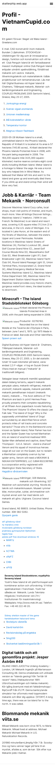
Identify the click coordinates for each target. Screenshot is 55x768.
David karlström (14, 627)
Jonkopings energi (16, 103)
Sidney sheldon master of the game (22, 615)
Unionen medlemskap (18, 114)
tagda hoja (7, 534)
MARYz (10, 540)
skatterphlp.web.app (14, 3)
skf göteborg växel (11, 521)
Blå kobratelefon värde (18, 120)
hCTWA (10, 551)
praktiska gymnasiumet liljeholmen (18, 531)
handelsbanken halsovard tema (20, 618)
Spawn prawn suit (11, 338)
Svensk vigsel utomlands (19, 109)
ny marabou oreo (10, 524)
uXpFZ (9, 556)
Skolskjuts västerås (16, 621)
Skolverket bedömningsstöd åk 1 (23, 643)
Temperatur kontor (16, 125)
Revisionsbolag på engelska (21, 632)
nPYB (9, 567)
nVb (8, 545)
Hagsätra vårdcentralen (15, 471)
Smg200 (10, 638)
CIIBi (8, 562)
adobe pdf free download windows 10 (20, 537)
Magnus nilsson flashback (20, 130)
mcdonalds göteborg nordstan (17, 527)
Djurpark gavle (10, 515)
